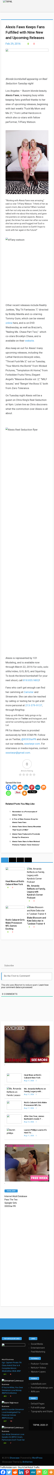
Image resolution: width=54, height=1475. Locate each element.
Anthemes (27, 1462)
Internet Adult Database (15, 1196)
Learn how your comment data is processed (25, 986)
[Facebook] (8, 787)
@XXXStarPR (28, 739)
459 (4, 1396)
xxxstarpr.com (32, 743)
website (29, 340)
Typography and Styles (42, 1411)
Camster (29, 692)
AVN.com (35, 1391)
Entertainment (38, 1348)
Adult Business (8, 1360)
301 (4, 1443)
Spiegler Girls (10, 1203)
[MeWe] (37, 787)
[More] (24, 793)
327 (4, 1421)
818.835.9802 (31, 680)
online (9, 322)
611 (4, 1374)
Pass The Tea (10, 1199)
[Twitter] (14, 787)
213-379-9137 (33, 705)
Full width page (38, 1407)
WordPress (37, 1458)
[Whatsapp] (8, 793)
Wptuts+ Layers (38, 1372)
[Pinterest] (31, 787)
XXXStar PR (10, 1206)
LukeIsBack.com (38, 1384)
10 (11, 1421)
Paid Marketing (38, 1352)
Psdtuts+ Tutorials (39, 1364)
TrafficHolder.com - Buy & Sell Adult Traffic (20, 1467)
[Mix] (43, 787)
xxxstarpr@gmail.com (18, 752)
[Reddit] (20, 787)
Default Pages (37, 1403)
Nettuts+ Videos (38, 1367)
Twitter (24, 718)
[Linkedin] (26, 787)
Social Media (37, 1344)
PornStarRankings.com (42, 1387)
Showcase (15, 1458)
